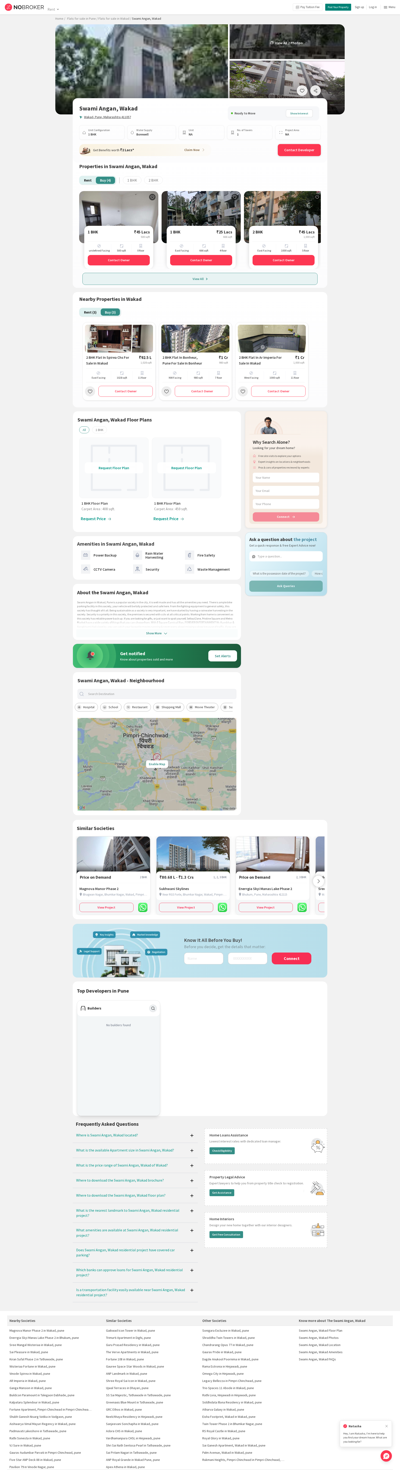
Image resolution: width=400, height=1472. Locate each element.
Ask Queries (286, 586)
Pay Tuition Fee (309, 7)
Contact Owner (119, 260)
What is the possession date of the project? (279, 573)
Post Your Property (338, 7)
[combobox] (160, 694)
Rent (51, 9)
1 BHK (132, 180)
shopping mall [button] (171, 707)
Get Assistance (221, 1192)
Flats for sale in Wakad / (114, 18)
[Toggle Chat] (386, 1456)
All (84, 430)
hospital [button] (88, 707)
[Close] (386, 1426)
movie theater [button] (205, 707)
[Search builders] (153, 1008)
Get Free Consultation (226, 1234)
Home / (60, 18)
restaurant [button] (139, 707)
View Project (106, 907)
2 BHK (153, 180)
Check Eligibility (222, 1150)
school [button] (113, 707)
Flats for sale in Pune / (82, 18)
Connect (283, 517)
